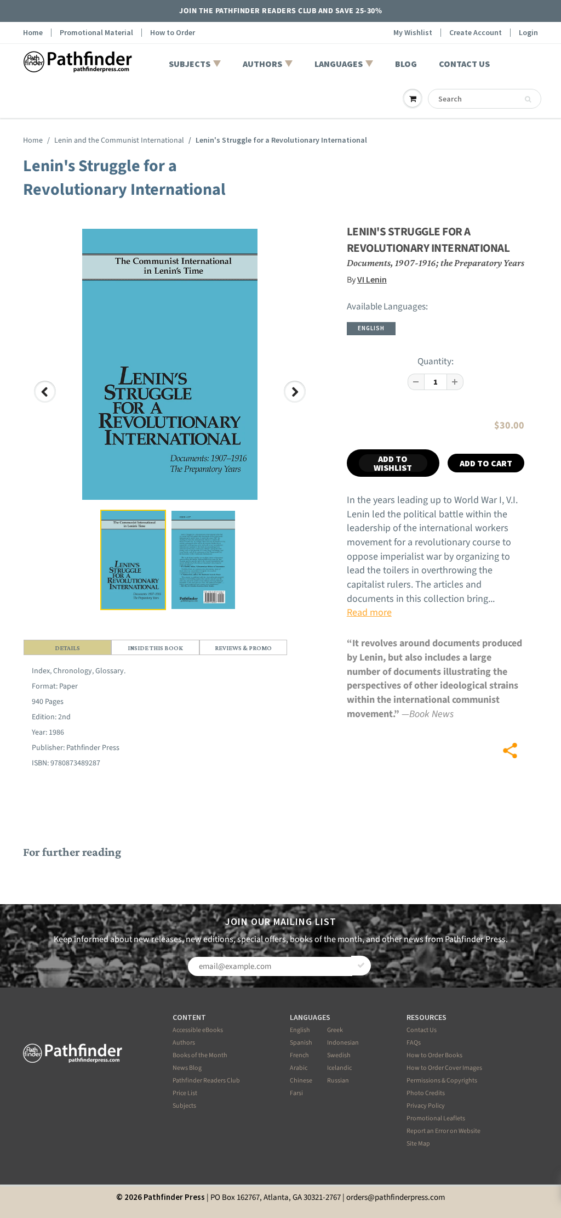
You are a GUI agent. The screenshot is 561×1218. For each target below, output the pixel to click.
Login (528, 33)
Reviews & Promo (243, 648)
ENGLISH (371, 328)
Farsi (296, 1093)
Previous (46, 402)
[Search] (527, 99)
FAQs (414, 1042)
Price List (185, 1093)
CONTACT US (464, 63)
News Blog (187, 1068)
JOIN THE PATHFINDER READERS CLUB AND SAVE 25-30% (280, 10)
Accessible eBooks (198, 1030)
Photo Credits (426, 1093)
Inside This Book (155, 648)
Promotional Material (96, 33)
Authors (184, 1042)
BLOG (406, 63)
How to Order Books (434, 1055)
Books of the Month (200, 1055)
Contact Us (422, 1030)
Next (296, 402)
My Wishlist (412, 33)
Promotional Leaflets (436, 1118)
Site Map (418, 1143)
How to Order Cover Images (444, 1068)
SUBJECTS (189, 63)
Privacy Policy (426, 1105)
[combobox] (484, 99)
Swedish (339, 1055)
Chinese (301, 1080)
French (299, 1055)
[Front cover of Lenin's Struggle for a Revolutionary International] (170, 364)
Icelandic (339, 1068)
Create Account (475, 33)
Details (67, 648)
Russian (338, 1080)
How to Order (172, 33)
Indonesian (343, 1042)
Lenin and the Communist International (119, 140)
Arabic (298, 1068)
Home (33, 33)
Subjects (184, 1105)
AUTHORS (262, 63)
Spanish (301, 1042)
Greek (335, 1030)
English (300, 1030)
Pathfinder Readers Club (206, 1080)
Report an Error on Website (443, 1131)
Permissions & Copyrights (442, 1080)
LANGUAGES (338, 63)
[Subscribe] (361, 965)
